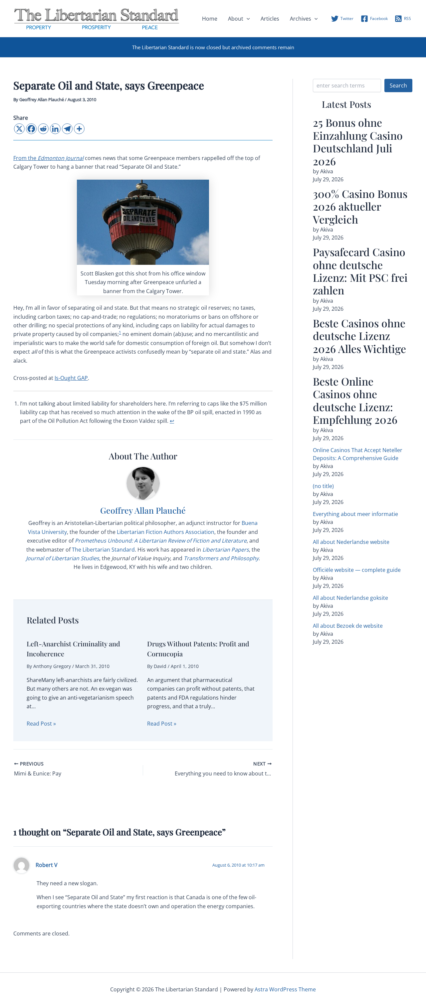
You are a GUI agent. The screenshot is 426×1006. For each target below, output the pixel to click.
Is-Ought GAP (71, 378)
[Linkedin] (55, 128)
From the (48, 158)
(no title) (323, 486)
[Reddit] (43, 128)
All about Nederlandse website (351, 542)
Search (398, 85)
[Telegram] (67, 128)
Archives (300, 18)
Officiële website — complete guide (357, 570)
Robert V (47, 865)
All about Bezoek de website (348, 625)
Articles (270, 18)
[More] (79, 128)
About (235, 18)
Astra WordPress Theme (285, 989)
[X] (19, 128)
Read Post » (41, 723)
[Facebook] (31, 128)
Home (209, 18)
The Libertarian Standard (103, 549)
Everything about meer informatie (355, 514)
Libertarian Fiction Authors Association (165, 532)
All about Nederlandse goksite (350, 597)
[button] (246, 18)
